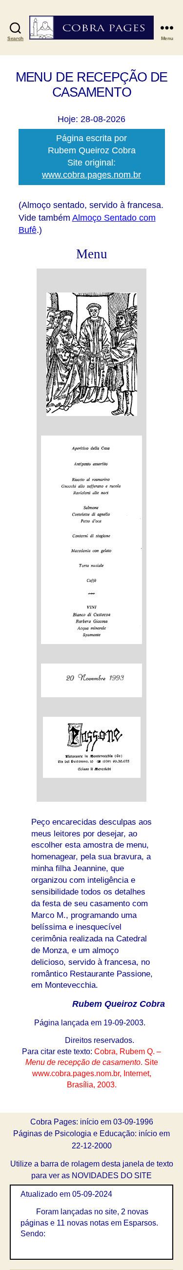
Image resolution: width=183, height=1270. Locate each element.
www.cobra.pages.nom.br (91, 175)
